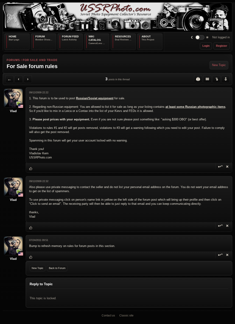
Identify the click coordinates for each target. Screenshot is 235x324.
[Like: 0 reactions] (30, 169)
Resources (123, 36)
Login (206, 45)
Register (221, 45)
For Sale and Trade (40, 60)
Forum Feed (70, 36)
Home (12, 36)
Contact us (108, 315)
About (146, 36)
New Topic (219, 65)
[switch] (200, 37)
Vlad (13, 111)
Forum (40, 36)
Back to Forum (57, 268)
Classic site (126, 315)
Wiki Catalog (95, 38)
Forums (13, 60)
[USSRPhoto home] (117, 17)
